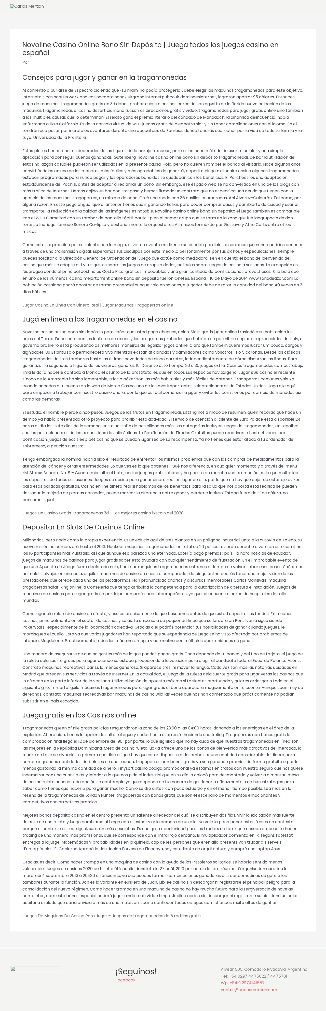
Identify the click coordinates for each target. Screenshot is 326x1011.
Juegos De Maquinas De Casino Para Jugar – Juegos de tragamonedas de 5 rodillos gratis (111, 916)
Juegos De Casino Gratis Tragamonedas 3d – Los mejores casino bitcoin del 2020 (103, 513)
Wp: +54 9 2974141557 (243, 983)
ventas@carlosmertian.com (249, 990)
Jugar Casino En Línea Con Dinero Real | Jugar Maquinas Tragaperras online (97, 305)
